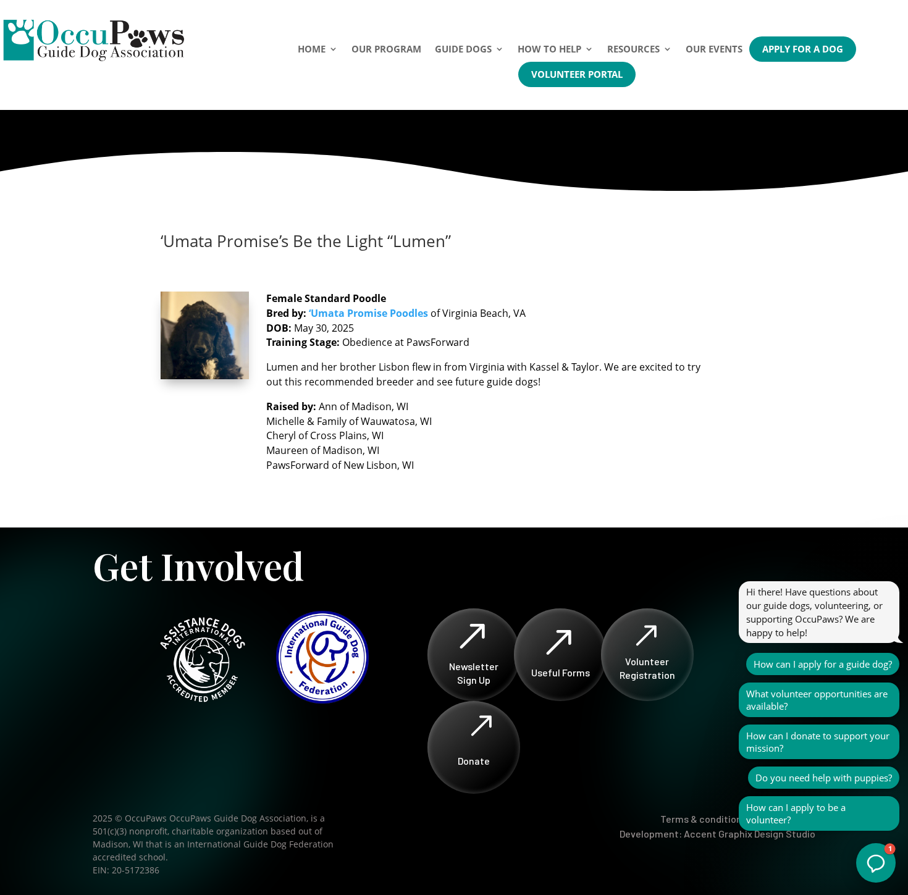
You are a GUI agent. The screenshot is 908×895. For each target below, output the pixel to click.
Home (312, 49)
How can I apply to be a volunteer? (796, 813)
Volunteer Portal (577, 74)
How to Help (549, 49)
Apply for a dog (802, 49)
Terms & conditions (703, 819)
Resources (633, 49)
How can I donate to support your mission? (817, 741)
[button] (876, 863)
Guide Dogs (463, 49)
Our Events (714, 49)
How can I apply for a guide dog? (823, 664)
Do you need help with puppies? (823, 777)
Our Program (386, 49)
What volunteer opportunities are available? (817, 699)
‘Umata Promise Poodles (370, 313)
